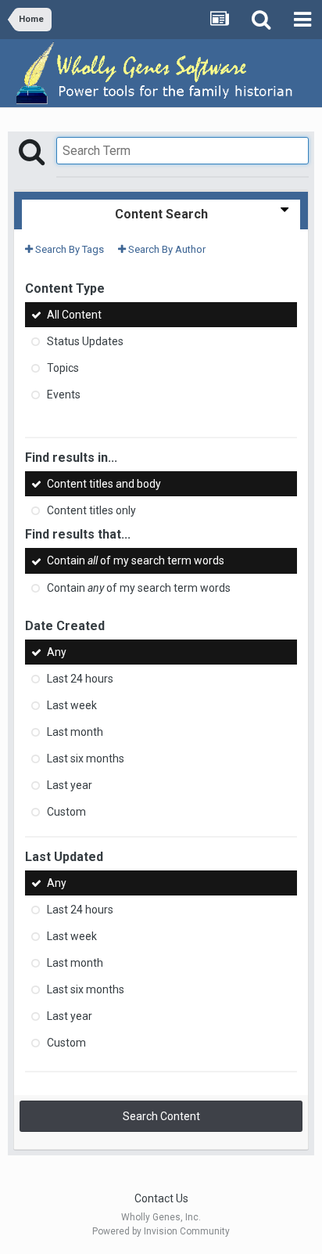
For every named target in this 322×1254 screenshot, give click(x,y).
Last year (69, 785)
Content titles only (91, 510)
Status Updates (85, 341)
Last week (72, 705)
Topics (63, 368)
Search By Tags (68, 249)
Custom (66, 811)
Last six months (85, 758)
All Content (74, 314)
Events (63, 394)
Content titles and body (104, 483)
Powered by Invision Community (161, 1231)
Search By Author (166, 249)
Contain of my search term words (135, 561)
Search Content (161, 1116)
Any (56, 652)
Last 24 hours (80, 678)
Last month (75, 732)
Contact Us (161, 1198)
